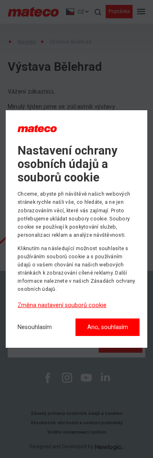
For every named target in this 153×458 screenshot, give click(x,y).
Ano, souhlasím (107, 327)
